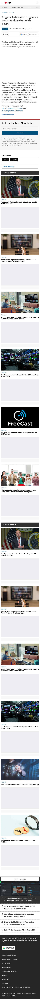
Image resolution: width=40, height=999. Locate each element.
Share (6, 34)
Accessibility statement (9, 971)
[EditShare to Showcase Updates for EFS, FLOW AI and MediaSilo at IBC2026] (20, 892)
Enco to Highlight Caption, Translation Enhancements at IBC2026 (19, 923)
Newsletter (34, 34)
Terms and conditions (9, 955)
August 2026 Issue (17, 7)
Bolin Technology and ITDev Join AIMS (19, 930)
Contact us (5, 979)
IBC (30, 7)
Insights (4, 12)
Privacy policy (6, 963)
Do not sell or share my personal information (16, 987)
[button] (2, 2)
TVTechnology (15, 28)
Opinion (11, 12)
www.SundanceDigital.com (12, 108)
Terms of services (24, 138)
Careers (4, 975)
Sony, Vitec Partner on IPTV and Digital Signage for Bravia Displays (19, 907)
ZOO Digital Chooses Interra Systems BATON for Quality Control (19, 915)
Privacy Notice (26, 140)
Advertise (5, 983)
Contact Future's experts (9, 959)
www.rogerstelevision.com (12, 111)
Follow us (24, 34)
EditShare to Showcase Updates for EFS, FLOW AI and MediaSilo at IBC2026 (20, 899)
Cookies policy (6, 967)
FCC (37, 7)
